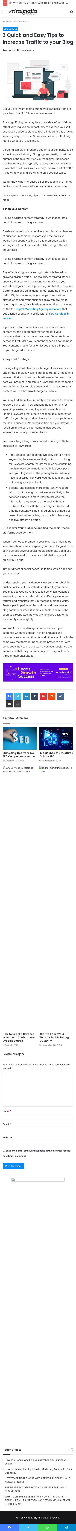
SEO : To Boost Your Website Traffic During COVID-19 (54, 1037)
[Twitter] (17, 696)
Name (7, 1111)
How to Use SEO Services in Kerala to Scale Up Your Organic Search (19, 1037)
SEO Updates (21, 21)
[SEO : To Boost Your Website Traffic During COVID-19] (56, 898)
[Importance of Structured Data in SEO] (56, 738)
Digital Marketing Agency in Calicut (39, 309)
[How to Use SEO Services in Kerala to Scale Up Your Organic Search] (20, 898)
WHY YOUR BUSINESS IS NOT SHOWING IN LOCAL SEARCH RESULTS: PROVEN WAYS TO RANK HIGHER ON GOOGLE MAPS (37, 1500)
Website (7, 1137)
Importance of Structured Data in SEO (56, 754)
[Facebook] (9, 696)
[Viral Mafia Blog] (23, 12)
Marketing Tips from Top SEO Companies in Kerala (19, 754)
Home (8, 21)
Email (7, 1124)
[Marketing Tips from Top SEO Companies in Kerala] (20, 738)
